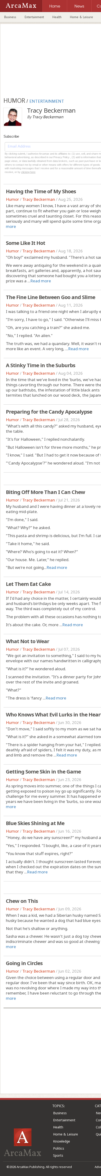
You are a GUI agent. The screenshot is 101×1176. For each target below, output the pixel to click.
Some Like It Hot (25, 242)
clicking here (28, 172)
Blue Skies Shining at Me (35, 822)
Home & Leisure (81, 17)
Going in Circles (24, 962)
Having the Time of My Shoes (41, 191)
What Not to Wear (27, 641)
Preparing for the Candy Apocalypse (49, 411)
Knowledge (61, 1141)
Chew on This (22, 900)
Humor (12, 199)
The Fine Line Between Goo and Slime (50, 296)
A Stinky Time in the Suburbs (40, 365)
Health (57, 17)
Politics (58, 1148)
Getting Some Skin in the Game (43, 771)
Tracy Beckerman (38, 199)
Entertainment (34, 17)
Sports (58, 1155)
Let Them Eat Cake (28, 583)
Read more (40, 281)
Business (10, 17)
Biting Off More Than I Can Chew (45, 491)
